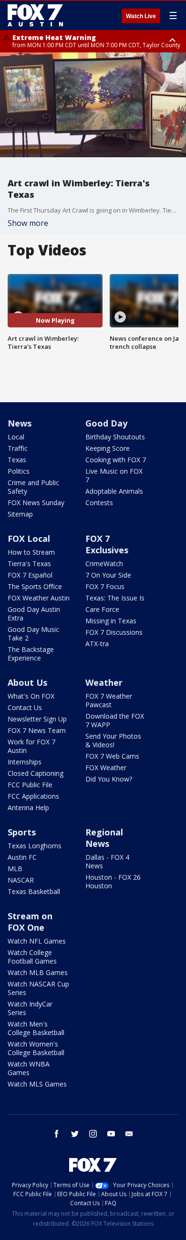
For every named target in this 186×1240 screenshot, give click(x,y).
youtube (111, 1133)
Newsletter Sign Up (37, 718)
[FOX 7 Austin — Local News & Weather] (35, 15)
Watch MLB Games (38, 972)
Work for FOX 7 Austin (31, 746)
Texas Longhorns (35, 845)
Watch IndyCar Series (30, 1008)
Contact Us (25, 707)
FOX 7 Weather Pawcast (108, 700)
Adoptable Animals (114, 491)
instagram (93, 1133)
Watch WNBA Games (29, 1068)
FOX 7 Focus (104, 586)
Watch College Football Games (32, 957)
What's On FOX (31, 696)
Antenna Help (28, 807)
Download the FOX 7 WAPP (114, 720)
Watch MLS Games (37, 1083)
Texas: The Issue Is (115, 597)
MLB (15, 868)
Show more (28, 223)
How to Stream (31, 552)
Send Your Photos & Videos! (113, 740)
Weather (104, 682)
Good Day (106, 423)
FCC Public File (30, 784)
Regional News (104, 837)
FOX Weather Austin (39, 597)
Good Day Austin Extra (34, 613)
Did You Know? (108, 778)
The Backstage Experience (31, 653)
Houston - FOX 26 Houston (113, 881)
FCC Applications (33, 796)
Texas (17, 459)
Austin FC (22, 857)
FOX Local (29, 538)
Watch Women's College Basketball (36, 1048)
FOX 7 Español (30, 574)
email (129, 1133)
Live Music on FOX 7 (114, 475)
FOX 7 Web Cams (112, 756)
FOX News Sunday (36, 502)
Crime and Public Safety (33, 487)
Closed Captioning (35, 773)
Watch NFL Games (37, 940)
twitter (75, 1133)
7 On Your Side (108, 574)
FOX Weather (105, 767)
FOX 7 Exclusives (106, 544)
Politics (19, 471)
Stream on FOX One (30, 921)
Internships (24, 761)
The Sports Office (35, 586)
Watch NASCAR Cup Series (38, 988)
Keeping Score (107, 448)
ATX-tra (97, 643)
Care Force (102, 609)
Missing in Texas (110, 620)
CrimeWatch (104, 563)
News (19, 423)
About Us (27, 682)
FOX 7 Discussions (114, 632)
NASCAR (21, 879)
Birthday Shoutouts (115, 436)
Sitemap (20, 513)
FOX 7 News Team (37, 730)
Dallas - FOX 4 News (107, 861)
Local (16, 436)
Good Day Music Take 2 (33, 633)
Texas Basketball (34, 891)
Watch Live (141, 16)
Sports (22, 832)
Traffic (18, 448)
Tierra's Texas (29, 563)
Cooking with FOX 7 (115, 459)
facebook (56, 1133)
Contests (99, 502)
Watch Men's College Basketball (36, 1028)
